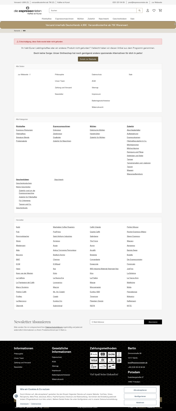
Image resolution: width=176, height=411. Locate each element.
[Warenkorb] (159, 10)
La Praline (94, 278)
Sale (132, 18)
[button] (148, 10)
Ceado (55, 296)
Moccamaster (95, 287)
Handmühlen (95, 134)
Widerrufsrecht (97, 107)
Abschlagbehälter (133, 130)
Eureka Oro (57, 301)
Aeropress (131, 245)
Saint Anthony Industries (62, 236)
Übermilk (19, 306)
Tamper (130, 159)
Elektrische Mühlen (97, 130)
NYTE (129, 306)
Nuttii (18, 227)
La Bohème (131, 273)
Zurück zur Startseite (88, 59)
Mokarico (130, 296)
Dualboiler (57, 137)
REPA (92, 306)
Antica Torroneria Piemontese (64, 250)
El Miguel (56, 264)
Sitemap (95, 87)
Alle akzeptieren (140, 390)
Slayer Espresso (133, 236)
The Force (94, 241)
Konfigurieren (140, 396)
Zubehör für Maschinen (62, 141)
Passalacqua (132, 292)
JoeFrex (130, 269)
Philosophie (59, 74)
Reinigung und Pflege (135, 152)
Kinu (91, 273)
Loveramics (57, 282)
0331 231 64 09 (119, 2)
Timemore (94, 296)
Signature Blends (22, 137)
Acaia (55, 245)
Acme (92, 245)
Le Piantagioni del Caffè (25, 282)
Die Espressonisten (134, 259)
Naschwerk (104, 18)
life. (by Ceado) (59, 292)
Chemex (56, 259)
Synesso (56, 241)
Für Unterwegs (25, 200)
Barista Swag (132, 250)
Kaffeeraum (131, 301)
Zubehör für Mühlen (97, 137)
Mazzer (56, 287)
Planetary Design (96, 301)
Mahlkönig (131, 282)
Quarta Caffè (95, 232)
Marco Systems (22, 287)
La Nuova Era (58, 278)
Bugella (130, 255)
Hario (18, 269)
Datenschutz (36, 404)
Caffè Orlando (95, 227)
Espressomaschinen (64, 18)
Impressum (24, 404)
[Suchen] (139, 10)
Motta (129, 287)
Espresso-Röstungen (24, 130)
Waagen (130, 170)
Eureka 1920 (95, 292)
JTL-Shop (158, 407)
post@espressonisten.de (138, 2)
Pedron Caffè (21, 292)
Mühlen (80, 18)
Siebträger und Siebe (135, 155)
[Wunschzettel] (154, 10)
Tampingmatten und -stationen (139, 163)
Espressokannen (133, 137)
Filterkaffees (21, 134)
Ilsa (54, 269)
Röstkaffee (46, 18)
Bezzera (19, 255)
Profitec (19, 296)
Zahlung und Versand (63, 87)
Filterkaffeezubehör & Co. (137, 141)
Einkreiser (57, 130)
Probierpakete (21, 141)
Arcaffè (93, 250)
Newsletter (59, 94)
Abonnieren (155, 322)
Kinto (55, 273)
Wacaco (130, 241)
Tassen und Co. (25, 204)
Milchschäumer (133, 148)
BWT (18, 259)
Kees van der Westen (24, 273)
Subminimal (57, 306)
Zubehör (91, 18)
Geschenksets (22, 208)
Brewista (93, 255)
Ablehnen (140, 403)
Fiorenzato (131, 264)
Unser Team (60, 81)
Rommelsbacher (22, 236)
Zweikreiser (57, 134)
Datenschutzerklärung (54, 327)
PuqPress (57, 232)
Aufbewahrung (132, 134)
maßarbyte (142, 407)
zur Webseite (157, 2)
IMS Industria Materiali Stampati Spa (104, 269)
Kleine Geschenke (23, 187)
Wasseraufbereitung (135, 174)
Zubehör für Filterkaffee (28, 197)
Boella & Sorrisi (59, 255)
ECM (18, 264)
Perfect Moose (132, 227)
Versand (46, 407)
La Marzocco (21, 301)
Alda (18, 250)
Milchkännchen (133, 145)
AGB (94, 81)
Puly (18, 232)
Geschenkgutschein (24, 183)
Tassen (130, 167)
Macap (92, 282)
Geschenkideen (120, 18)
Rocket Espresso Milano (136, 232)
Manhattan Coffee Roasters (64, 227)
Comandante (95, 259)
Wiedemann (20, 245)
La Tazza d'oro (133, 278)
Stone (18, 241)
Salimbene (94, 236)
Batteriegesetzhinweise (101, 101)
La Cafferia (20, 278)
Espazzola (94, 264)
